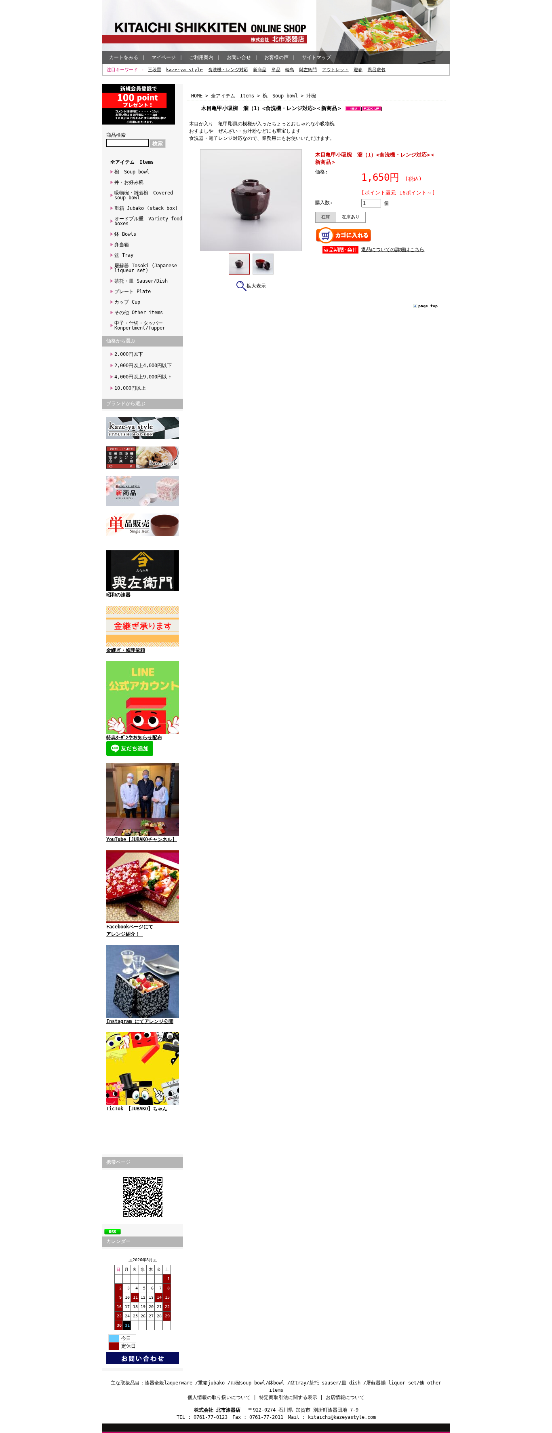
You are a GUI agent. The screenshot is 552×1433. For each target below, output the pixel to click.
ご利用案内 (201, 57)
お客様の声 (276, 57)
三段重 (154, 69)
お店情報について (345, 1397)
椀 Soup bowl (132, 172)
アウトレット (335, 69)
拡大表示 (256, 286)
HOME (196, 96)
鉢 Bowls (125, 234)
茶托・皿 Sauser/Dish (141, 281)
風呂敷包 (377, 69)
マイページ (164, 57)
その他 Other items (138, 312)
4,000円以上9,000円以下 (143, 377)
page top (428, 306)
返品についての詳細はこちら (392, 249)
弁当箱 (121, 244)
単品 (276, 69)
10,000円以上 (130, 388)
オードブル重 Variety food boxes (148, 221)
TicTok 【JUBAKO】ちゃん (136, 1109)
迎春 (358, 69)
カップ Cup (127, 302)
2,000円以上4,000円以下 (143, 365)
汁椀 (311, 96)
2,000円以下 (128, 354)
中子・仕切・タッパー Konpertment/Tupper (141, 325)
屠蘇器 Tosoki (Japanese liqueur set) (145, 268)
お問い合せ (239, 57)
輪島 (289, 69)
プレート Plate (132, 291)
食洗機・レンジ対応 (228, 69)
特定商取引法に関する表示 (288, 1397)
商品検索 (116, 135)
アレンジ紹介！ (124, 934)
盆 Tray (123, 255)
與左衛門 (308, 69)
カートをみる (123, 57)
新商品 (259, 69)
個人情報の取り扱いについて (219, 1397)
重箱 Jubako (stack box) (146, 208)
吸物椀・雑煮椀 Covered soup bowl (143, 195)
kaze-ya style (184, 69)
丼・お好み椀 (128, 182)
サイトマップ (316, 57)
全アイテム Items (132, 162)
